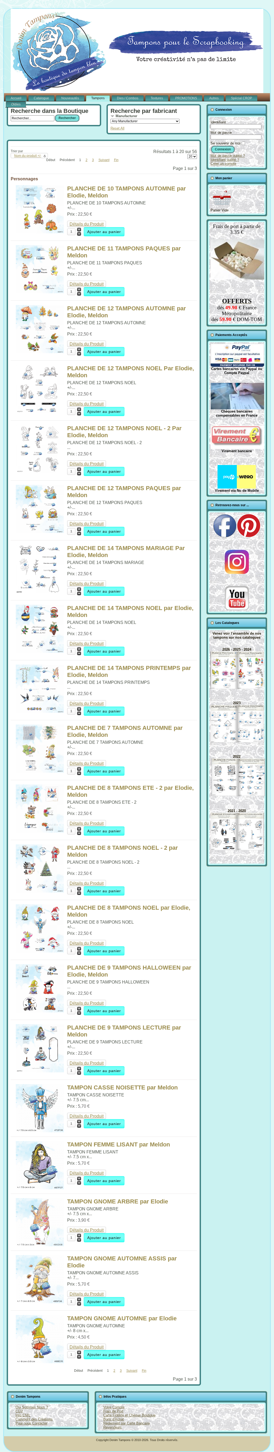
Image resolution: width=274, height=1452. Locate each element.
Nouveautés (70, 98)
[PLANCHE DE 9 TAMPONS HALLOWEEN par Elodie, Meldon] (40, 1011)
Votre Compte (113, 1407)
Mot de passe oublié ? (228, 156)
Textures (157, 98)
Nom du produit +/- (27, 156)
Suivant (103, 160)
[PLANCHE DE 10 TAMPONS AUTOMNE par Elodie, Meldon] (40, 232)
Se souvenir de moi (226, 143)
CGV (19, 1411)
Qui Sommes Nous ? (32, 1407)
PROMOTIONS (186, 98)
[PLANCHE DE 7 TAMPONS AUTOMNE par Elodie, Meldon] (40, 771)
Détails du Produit (87, 224)
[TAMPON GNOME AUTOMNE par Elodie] (40, 1361)
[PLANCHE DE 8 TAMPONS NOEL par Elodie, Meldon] (40, 951)
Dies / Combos (127, 98)
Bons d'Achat (113, 1419)
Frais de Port (113, 1411)
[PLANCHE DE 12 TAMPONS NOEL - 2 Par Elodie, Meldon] (40, 471)
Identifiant (218, 122)
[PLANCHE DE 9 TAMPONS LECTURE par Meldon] (40, 1071)
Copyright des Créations (34, 1419)
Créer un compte (223, 164)
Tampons (98, 98)
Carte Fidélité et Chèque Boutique (129, 1415)
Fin (116, 160)
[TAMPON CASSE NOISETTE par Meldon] (40, 1131)
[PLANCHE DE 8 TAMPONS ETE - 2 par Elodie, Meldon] (40, 831)
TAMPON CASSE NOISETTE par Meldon (122, 1087)
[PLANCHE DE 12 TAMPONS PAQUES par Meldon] (40, 531)
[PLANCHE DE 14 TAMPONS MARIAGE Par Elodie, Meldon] (40, 591)
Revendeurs (112, 1427)
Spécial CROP (241, 98)
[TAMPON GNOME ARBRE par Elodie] (40, 1245)
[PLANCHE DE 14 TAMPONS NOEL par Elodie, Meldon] (40, 651)
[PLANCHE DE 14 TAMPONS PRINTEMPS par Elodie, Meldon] (40, 711)
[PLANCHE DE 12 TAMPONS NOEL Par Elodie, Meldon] (40, 411)
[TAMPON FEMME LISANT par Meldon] (40, 1188)
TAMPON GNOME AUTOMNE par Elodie (122, 1318)
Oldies (16, 104)
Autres (214, 98)
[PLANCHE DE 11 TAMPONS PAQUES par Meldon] (40, 291)
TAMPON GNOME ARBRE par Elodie (117, 1201)
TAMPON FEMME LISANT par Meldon (118, 1144)
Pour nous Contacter (31, 1423)
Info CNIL (23, 1415)
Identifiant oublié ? (225, 160)
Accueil (16, 98)
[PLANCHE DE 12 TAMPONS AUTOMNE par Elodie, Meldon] (40, 351)
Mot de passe (221, 133)
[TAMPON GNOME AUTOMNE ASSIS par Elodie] (40, 1301)
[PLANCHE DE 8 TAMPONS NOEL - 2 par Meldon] (40, 891)
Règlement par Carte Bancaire (126, 1423)
